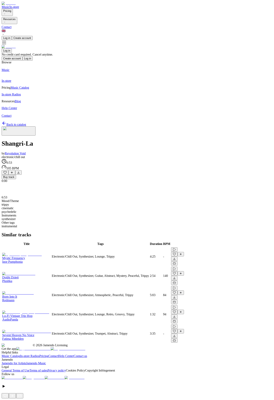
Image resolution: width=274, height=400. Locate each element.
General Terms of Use (15, 370)
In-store (14, 7)
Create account (22, 38)
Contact (6, 27)
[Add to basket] (174, 263)
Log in (6, 38)
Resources (9, 19)
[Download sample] (18, 172)
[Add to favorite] (5, 172)
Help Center (66, 356)
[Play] (19, 131)
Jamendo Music (36, 363)
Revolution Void (15, 153)
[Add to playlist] (11, 172)
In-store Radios (29, 356)
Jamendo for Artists (14, 363)
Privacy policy (57, 370)
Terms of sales (38, 370)
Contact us (80, 356)
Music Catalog (11, 356)
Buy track (8, 177)
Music (5, 7)
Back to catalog (16, 124)
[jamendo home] (9, 3)
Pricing (7, 10)
